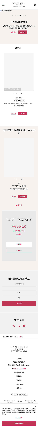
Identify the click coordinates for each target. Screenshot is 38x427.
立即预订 (22, 32)
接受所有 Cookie (19, 423)
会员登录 (18, 244)
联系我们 (19, 359)
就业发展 (19, 380)
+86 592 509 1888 (19, 368)
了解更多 (13, 32)
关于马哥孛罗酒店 (19, 373)
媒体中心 (19, 376)
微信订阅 (18, 303)
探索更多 (18, 234)
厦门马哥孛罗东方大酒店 (10, 336)
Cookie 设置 (19, 418)
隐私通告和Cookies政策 (25, 412)
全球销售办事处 (19, 384)
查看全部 (19, 205)
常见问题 (19, 388)
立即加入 (18, 250)
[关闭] (35, 406)
